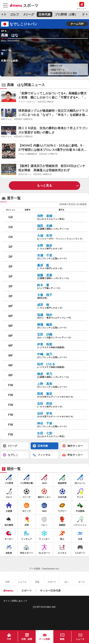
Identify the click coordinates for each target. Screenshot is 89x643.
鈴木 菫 (48, 286)
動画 (62, 639)
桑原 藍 (49, 267)
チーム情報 (44, 639)
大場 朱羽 (59, 237)
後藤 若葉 (53, 276)
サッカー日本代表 (50, 590)
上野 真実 (52, 385)
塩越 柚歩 (54, 316)
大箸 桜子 (45, 296)
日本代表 (44, 14)
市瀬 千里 (52, 257)
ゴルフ (14, 14)
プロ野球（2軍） (66, 14)
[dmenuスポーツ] (25, 5)
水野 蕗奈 (49, 247)
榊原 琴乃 (53, 375)
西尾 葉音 (55, 395)
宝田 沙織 (54, 336)
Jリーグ (28, 14)
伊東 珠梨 (50, 346)
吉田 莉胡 (49, 405)
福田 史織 (53, 227)
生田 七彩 (50, 434)
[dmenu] (8, 590)
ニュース (80, 639)
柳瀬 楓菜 (52, 326)
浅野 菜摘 (50, 217)
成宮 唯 (49, 306)
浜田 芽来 (55, 415)
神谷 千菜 (52, 425)
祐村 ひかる (50, 365)
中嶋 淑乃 (52, 355)
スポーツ (26, 590)
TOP (9, 639)
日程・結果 (26, 639)
